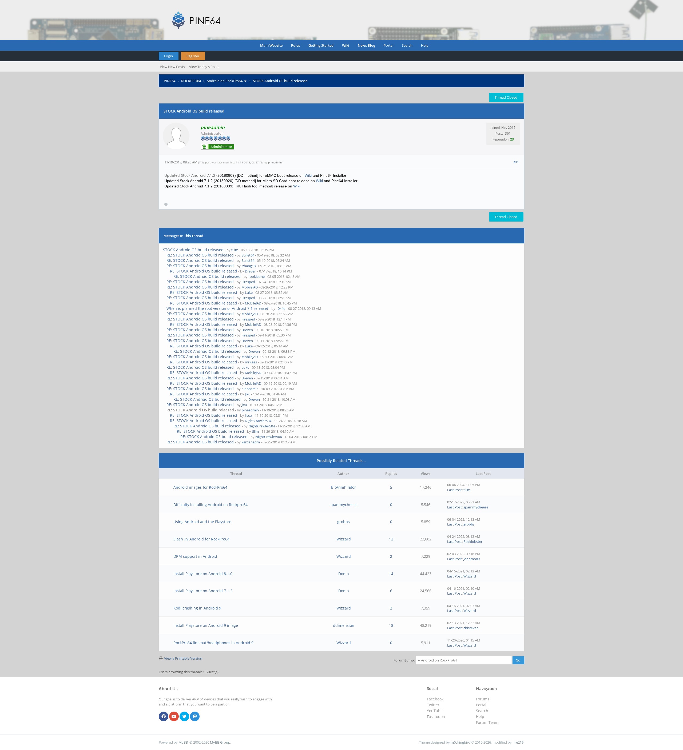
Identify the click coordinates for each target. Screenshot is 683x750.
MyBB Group (220, 742)
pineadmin (275, 162)
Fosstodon (436, 716)
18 (391, 625)
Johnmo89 (471, 558)
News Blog (366, 45)
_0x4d (280, 308)
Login (168, 56)
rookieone (256, 276)
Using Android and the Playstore (202, 521)
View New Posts (172, 66)
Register (192, 56)
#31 (516, 162)
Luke (249, 292)
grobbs (343, 521)
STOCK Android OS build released (193, 249)
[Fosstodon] (195, 716)
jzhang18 (248, 265)
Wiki (345, 45)
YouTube (435, 710)
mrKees (251, 362)
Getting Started (320, 45)
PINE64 (169, 80)
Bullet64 (247, 255)
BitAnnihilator (343, 487)
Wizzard (343, 539)
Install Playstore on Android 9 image (205, 625)
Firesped (248, 281)
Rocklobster (472, 541)
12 (391, 539)
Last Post (454, 489)
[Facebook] (163, 716)
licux (248, 415)
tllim (234, 249)
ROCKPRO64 (191, 80)
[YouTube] (174, 716)
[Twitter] (184, 716)
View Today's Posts (204, 66)
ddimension (343, 625)
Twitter (433, 704)
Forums (482, 698)
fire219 (518, 742)
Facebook (435, 698)
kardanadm (250, 442)
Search (407, 45)
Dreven (250, 271)
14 (391, 573)
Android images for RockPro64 (200, 487)
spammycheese (344, 504)
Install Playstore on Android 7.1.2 (202, 590)
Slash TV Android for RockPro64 (201, 539)
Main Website (271, 45)
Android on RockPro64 (225, 80)
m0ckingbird (460, 742)
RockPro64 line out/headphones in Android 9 (213, 642)
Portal (388, 45)
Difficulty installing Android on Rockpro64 (210, 504)
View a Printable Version (183, 658)
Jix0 (247, 394)
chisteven (471, 627)
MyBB (183, 742)
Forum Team (487, 722)
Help (424, 45)
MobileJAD (249, 287)
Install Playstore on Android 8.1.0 (202, 573)
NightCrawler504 (258, 420)
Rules (295, 45)
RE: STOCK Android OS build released (200, 255)
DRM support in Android (195, 556)
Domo (343, 573)
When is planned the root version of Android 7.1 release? (217, 308)
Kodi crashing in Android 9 (197, 608)
